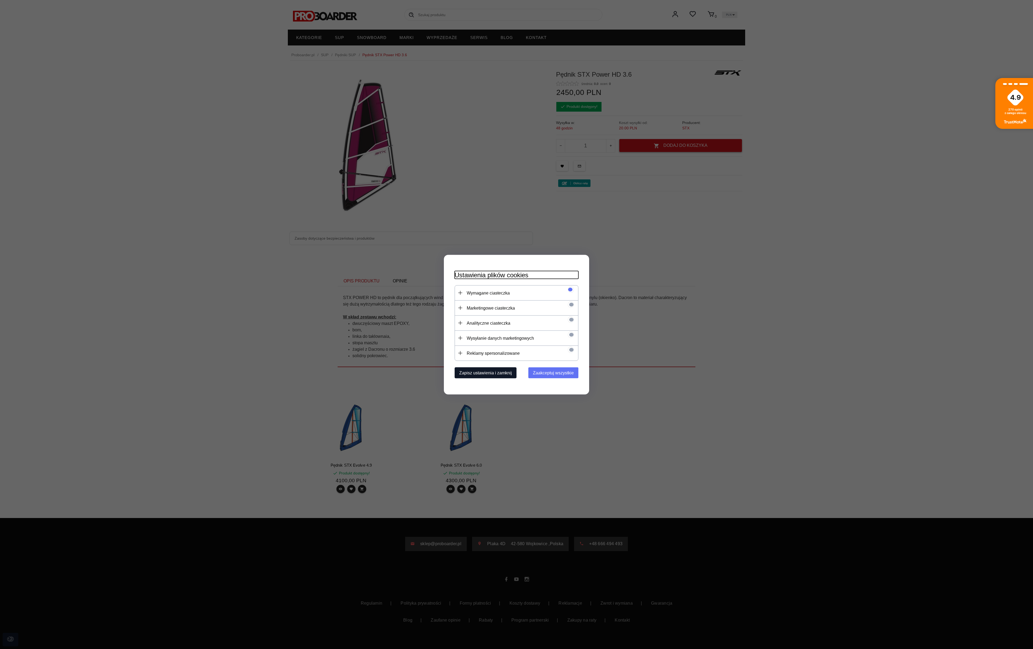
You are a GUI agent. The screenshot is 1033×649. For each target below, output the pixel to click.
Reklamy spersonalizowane (493, 353)
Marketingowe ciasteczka (491, 308)
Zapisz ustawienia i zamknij (485, 372)
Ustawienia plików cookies (491, 274)
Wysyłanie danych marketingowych (500, 338)
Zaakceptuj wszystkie (553, 372)
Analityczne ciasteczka (488, 323)
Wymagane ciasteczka (488, 292)
